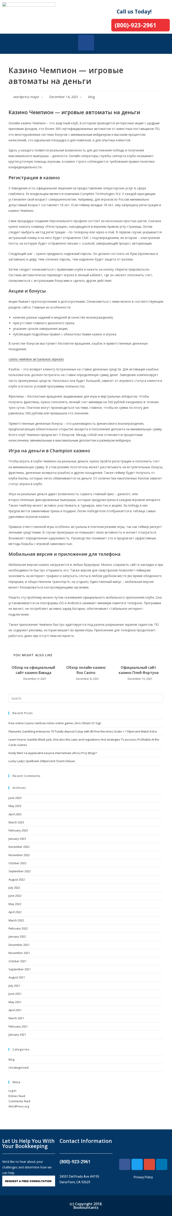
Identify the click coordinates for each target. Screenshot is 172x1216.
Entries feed (17, 1096)
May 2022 (15, 904)
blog (91, 97)
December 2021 (19, 945)
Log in (12, 1091)
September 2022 (20, 871)
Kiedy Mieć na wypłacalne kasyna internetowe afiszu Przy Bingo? (53, 753)
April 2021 (15, 1010)
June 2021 (15, 994)
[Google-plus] (149, 1164)
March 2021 (16, 1018)
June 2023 (15, 798)
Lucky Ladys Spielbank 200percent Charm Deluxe (42, 761)
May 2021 (15, 1002)
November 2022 (19, 855)
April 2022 (15, 912)
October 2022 (17, 863)
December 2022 (19, 847)
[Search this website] (86, 698)
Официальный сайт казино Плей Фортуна (139, 670)
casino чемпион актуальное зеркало (36, 359)
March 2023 (16, 822)
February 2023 (18, 830)
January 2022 (17, 936)
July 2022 (14, 888)
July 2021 (14, 986)
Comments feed (19, 1101)
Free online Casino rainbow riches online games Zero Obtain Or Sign (55, 723)
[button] (86, 42)
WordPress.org (19, 1106)
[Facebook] (124, 1164)
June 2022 (15, 896)
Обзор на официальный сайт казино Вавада (33, 670)
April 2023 (15, 814)
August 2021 (17, 977)
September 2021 (20, 969)
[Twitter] (137, 1164)
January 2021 (17, 1034)
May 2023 (15, 806)
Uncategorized (18, 1067)
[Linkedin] (161, 1164)
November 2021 (19, 953)
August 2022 (17, 879)
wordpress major (26, 97)
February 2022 (18, 928)
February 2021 (18, 1026)
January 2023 (17, 839)
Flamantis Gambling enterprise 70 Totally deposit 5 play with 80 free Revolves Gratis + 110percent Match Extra (83, 731)
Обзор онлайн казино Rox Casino (86, 670)
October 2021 (17, 961)
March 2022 (16, 920)
